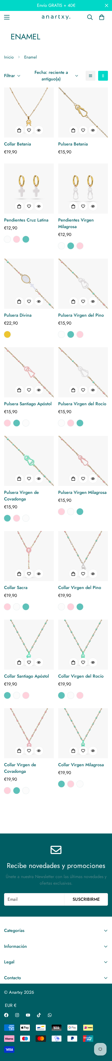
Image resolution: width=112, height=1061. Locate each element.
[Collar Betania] (29, 113)
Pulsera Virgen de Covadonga (21, 495)
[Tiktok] (39, 1015)
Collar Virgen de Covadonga (20, 768)
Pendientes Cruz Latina (26, 220)
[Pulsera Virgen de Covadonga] (29, 461)
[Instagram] (17, 1015)
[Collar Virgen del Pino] (83, 556)
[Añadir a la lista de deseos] (29, 130)
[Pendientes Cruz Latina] (29, 189)
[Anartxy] (56, 17)
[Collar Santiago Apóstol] (29, 645)
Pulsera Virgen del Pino (81, 315)
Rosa (16, 239)
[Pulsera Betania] (83, 113)
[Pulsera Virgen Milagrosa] (83, 461)
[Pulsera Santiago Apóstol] (29, 372)
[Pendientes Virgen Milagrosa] (83, 189)
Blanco (7, 239)
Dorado (7, 334)
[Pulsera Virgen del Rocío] (83, 372)
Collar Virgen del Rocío (81, 676)
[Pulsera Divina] (29, 284)
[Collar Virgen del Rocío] (83, 645)
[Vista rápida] (38, 130)
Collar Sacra (15, 587)
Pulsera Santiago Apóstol (28, 404)
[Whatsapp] (50, 1015)
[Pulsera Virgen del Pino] (83, 284)
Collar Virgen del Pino (79, 587)
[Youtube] (28, 1015)
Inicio (9, 57)
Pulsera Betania (73, 144)
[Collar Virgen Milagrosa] (83, 733)
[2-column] (103, 76)
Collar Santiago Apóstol (26, 676)
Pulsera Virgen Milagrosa (82, 492)
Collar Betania (17, 144)
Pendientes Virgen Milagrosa (76, 223)
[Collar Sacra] (29, 556)
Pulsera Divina (18, 315)
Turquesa (26, 239)
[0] (101, 17)
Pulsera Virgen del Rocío (82, 404)
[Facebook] (6, 1015)
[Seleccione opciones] (19, 130)
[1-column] (90, 76)
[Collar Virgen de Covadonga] (29, 733)
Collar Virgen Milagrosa (81, 765)
